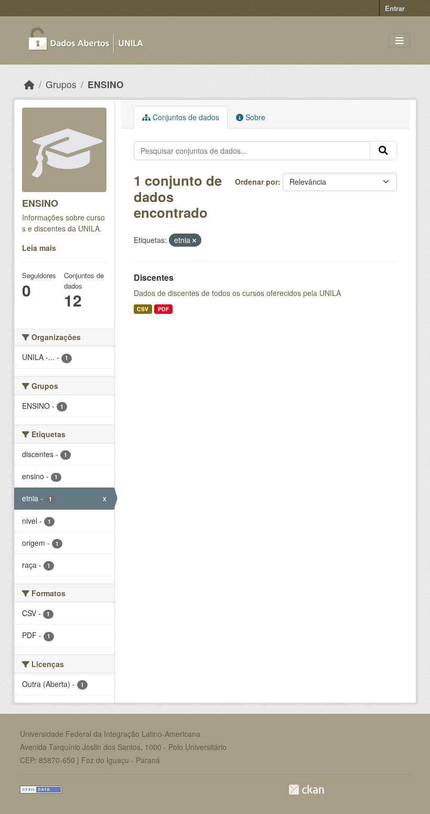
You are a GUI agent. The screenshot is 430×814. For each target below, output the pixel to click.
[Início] (29, 84)
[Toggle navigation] (399, 40)
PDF (163, 309)
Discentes (154, 277)
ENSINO (106, 84)
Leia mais (39, 247)
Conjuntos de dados (184, 117)
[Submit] (383, 150)
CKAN (306, 789)
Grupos (61, 84)
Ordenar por (256, 181)
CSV (142, 309)
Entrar (395, 8)
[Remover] (194, 240)
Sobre (254, 117)
